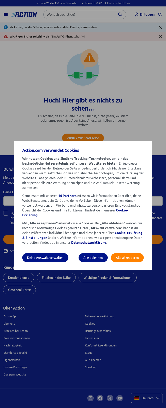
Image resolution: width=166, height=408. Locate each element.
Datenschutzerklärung (88, 242)
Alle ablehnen (93, 257)
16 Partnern (67, 196)
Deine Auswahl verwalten (45, 257)
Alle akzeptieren (127, 257)
